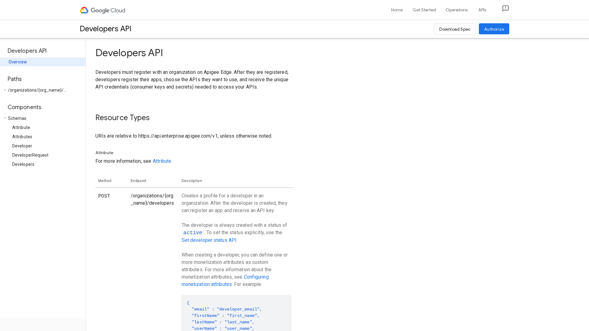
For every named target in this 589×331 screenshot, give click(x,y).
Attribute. (162, 161)
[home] (103, 9)
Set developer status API (209, 240)
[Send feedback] (500, 10)
